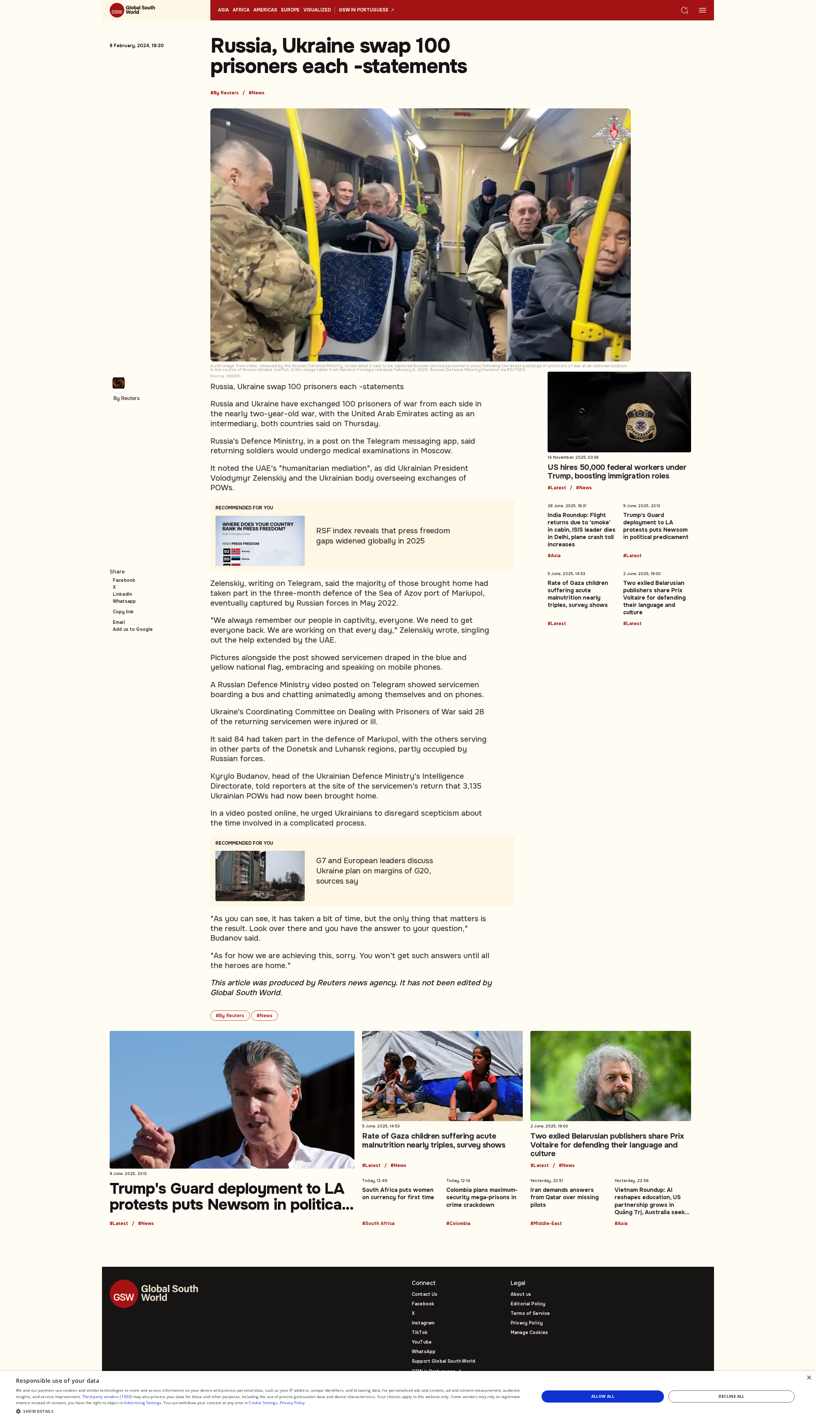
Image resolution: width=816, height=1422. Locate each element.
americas (265, 10)
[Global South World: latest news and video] (156, 10)
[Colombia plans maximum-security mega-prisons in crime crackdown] (484, 1201)
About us (521, 1294)
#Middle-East (546, 1223)
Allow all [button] (603, 1396)
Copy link (123, 612)
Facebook (124, 580)
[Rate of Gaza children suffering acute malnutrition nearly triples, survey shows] (582, 597)
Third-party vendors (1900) (107, 1396)
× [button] (808, 1377)
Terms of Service (530, 1313)
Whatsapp (124, 601)
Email (119, 622)
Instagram (423, 1323)
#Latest (557, 488)
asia (223, 10)
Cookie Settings (263, 1402)
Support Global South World (444, 1361)
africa (241, 10)
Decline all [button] (731, 1396)
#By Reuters (224, 93)
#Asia (554, 555)
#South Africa (378, 1223)
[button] (270, 1411)
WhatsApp (423, 1351)
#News (257, 93)
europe (290, 10)
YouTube (422, 1342)
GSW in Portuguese (364, 10)
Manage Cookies (529, 1332)
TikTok (419, 1332)
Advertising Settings (142, 1402)
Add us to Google (133, 629)
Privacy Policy (527, 1323)
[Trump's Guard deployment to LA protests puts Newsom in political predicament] (657, 529)
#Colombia (458, 1223)
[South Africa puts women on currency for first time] (400, 1201)
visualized (317, 10)
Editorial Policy (528, 1304)
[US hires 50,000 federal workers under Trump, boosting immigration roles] (619, 431)
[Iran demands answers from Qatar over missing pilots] (568, 1201)
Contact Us (424, 1294)
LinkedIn (122, 594)
